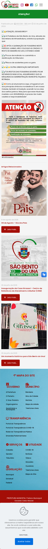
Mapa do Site (31, 474)
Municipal (10, 474)
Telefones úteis (32, 408)
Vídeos (28, 458)
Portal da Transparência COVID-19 (20, 428)
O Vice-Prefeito (12, 400)
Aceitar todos (24, 541)
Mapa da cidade (32, 404)
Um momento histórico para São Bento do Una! (23, 356)
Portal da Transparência (16, 424)
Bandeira (29, 392)
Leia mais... (24, 535)
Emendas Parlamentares (16, 436)
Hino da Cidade (32, 396)
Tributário (10, 458)
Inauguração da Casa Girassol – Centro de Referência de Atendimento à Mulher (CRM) (21, 289)
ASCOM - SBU (22, 23)
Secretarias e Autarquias (11, 409)
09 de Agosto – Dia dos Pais (14, 223)
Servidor (9, 454)
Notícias (29, 454)
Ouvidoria (29, 466)
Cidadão (9, 450)
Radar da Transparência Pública (19, 432)
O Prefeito (10, 396)
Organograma (12, 404)
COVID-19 (29, 450)
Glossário (29, 462)
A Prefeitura (11, 392)
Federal (9, 483)
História (29, 400)
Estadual (9, 479)
